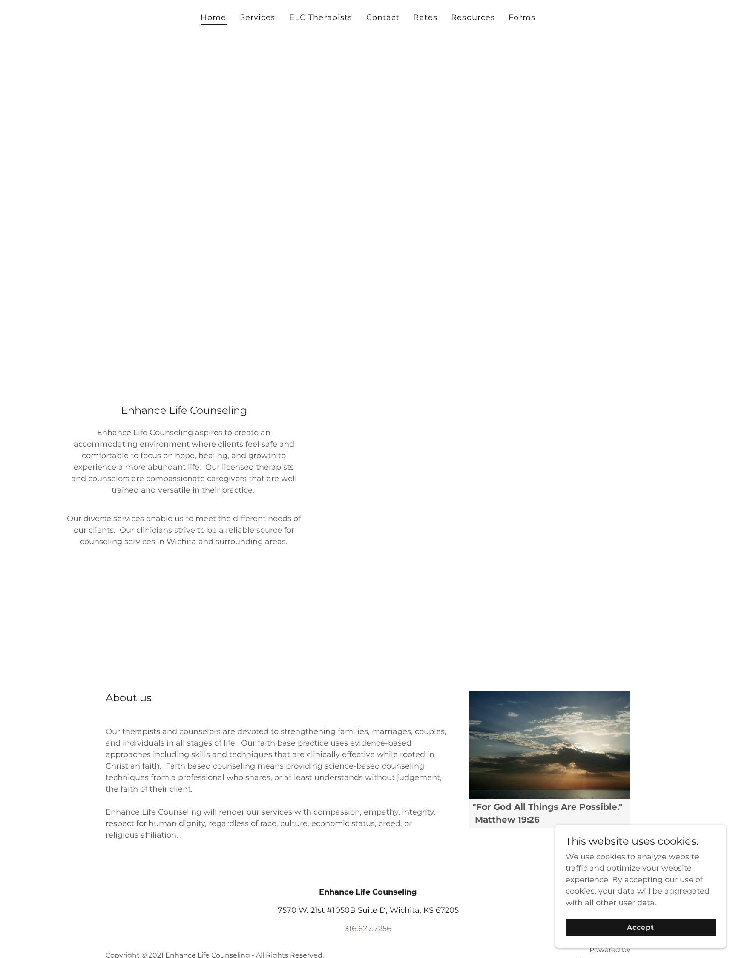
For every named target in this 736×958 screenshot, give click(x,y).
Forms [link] (522, 17)
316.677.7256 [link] (368, 928)
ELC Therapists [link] (321, 17)
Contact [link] (383, 17)
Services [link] (258, 17)
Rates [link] (425, 17)
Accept (640, 928)
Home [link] (214, 17)
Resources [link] (473, 17)
